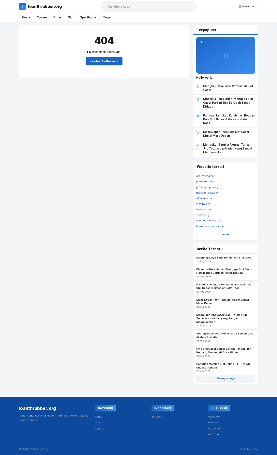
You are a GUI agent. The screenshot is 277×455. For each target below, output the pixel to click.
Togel (107, 17)
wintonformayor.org (208, 220)
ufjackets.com (205, 198)
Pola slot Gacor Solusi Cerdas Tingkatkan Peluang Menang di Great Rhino (223, 352)
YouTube (213, 434)
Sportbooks (88, 17)
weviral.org (203, 203)
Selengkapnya (226, 378)
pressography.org (207, 187)
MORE (225, 234)
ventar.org (202, 215)
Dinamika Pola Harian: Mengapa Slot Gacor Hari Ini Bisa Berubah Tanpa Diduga (224, 273)
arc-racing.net (205, 175)
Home (26, 17)
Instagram (214, 422)
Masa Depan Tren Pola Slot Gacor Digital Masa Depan (222, 303)
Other (57, 17)
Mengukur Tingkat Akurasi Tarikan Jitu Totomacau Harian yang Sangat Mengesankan (222, 320)
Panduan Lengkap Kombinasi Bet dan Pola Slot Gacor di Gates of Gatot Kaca (223, 288)
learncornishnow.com (210, 226)
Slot (71, 17)
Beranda (156, 416)
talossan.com (204, 209)
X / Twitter (214, 428)
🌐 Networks (246, 6)
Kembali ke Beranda (104, 61)
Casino (42, 17)
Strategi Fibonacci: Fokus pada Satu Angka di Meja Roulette (224, 337)
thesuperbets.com (207, 192)
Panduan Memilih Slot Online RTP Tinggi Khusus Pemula (223, 367)
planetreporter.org (207, 181)
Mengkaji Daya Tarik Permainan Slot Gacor (224, 259)
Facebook (214, 416)
